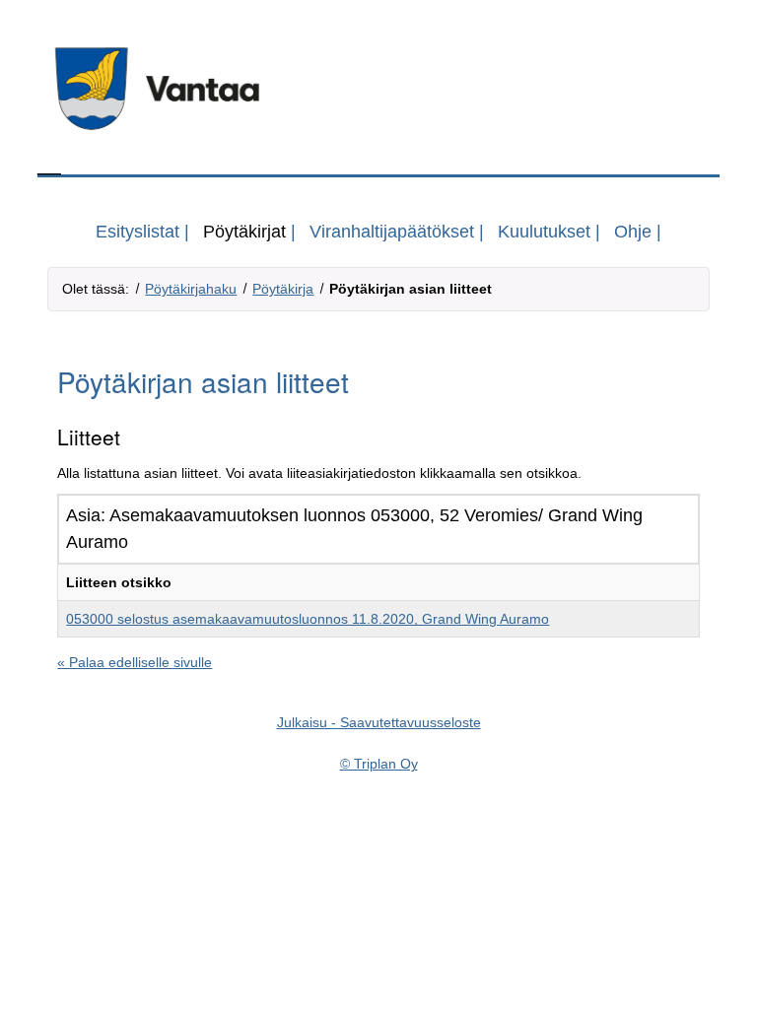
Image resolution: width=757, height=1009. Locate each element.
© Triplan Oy (379, 764)
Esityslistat (137, 231)
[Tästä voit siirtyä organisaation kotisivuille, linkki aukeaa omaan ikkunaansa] (378, 89)
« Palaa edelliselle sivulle (134, 662)
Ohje (633, 231)
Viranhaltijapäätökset (392, 231)
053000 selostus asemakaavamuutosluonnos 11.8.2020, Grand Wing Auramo (307, 619)
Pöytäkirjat (244, 231)
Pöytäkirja (282, 289)
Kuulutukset (544, 231)
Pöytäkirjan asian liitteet (410, 289)
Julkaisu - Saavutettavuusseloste (379, 722)
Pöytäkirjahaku (191, 289)
